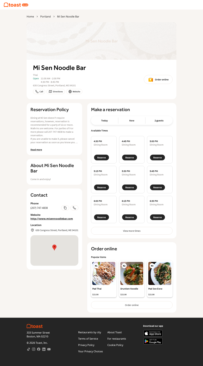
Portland (45, 16)
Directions (58, 91)
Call (41, 91)
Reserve (101, 157)
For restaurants (116, 338)
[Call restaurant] (74, 207)
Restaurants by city (89, 332)
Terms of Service (88, 338)
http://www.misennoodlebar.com (51, 218)
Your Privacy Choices (90, 351)
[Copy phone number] (65, 207)
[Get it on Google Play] (153, 341)
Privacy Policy (86, 345)
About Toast (114, 332)
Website (76, 91)
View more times (132, 230)
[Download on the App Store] (153, 333)
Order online (162, 79)
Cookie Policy (115, 345)
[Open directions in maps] (54, 250)
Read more (36, 149)
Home (30, 16)
